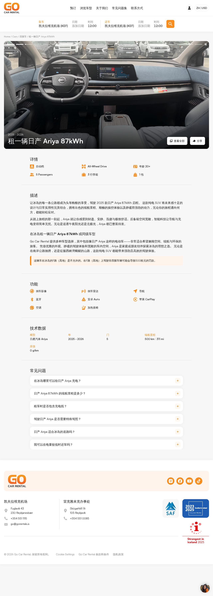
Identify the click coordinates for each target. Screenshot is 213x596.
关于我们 (102, 8)
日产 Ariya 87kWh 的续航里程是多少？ (60, 393)
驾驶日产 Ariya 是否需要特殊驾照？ (57, 419)
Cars (14, 36)
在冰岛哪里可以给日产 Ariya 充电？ (57, 380)
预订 (73, 8)
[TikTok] (198, 481)
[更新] (170, 24)
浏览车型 (86, 8)
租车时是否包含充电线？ (50, 406)
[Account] (189, 8)
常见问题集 (119, 8)
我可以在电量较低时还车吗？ (53, 444)
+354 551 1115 (19, 518)
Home (7, 36)
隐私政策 (118, 554)
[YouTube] (189, 481)
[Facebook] (180, 481)
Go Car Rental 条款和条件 (94, 554)
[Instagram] (170, 481)
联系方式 (137, 8)
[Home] (11, 8)
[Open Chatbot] (205, 588)
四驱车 (23, 36)
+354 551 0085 (79, 518)
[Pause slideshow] (205, 44)
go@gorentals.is (20, 524)
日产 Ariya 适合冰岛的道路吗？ (54, 431)
